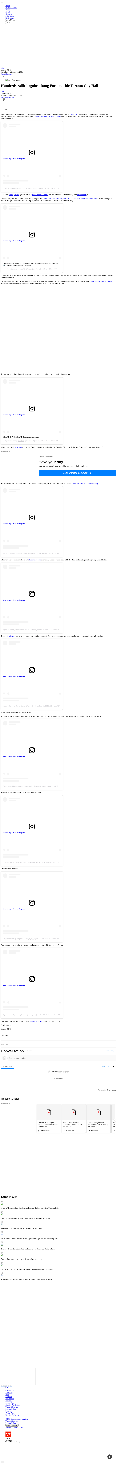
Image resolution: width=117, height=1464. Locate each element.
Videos (8, 10)
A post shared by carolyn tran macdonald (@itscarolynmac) (24, 786)
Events (7, 12)
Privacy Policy (10, 1409)
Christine (21, 441)
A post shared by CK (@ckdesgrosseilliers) (20, 862)
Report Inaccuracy (7, 74)
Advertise (8, 1393)
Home (7, 6)
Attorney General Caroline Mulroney (84, 483)
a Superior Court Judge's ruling (101, 281)
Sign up (112, 1051)
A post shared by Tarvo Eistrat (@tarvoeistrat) (20, 706)
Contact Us (9, 1391)
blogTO (22, 269)
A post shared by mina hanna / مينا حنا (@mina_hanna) (22, 630)
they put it (73, 114)
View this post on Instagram (14, 159)
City (2, 68)
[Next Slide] (114, 1120)
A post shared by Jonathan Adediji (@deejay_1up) (21, 553)
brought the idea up (36, 1021)
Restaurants (9, 18)
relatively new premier (40, 195)
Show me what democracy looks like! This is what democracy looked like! (71, 199)
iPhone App (9, 1403)
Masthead (8, 1401)
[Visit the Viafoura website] (111, 1090)
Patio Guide (9, 16)
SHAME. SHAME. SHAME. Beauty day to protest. (21, 437)
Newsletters (9, 1399)
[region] (58, 1070)
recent (11, 195)
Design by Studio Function (15, 1427)
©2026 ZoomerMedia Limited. (16, 1419)
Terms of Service (11, 1407)
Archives (8, 1397)
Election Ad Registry (13, 1405)
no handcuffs (81, 195)
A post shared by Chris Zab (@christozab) (20, 188)
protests (16, 195)
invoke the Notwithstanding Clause (48, 116)
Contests (8, 14)
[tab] (7, 1067)
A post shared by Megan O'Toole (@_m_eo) (20, 939)
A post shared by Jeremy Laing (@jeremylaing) (20, 1015)
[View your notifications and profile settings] (114, 1066)
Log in (107, 1051)
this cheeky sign (35, 560)
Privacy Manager (12, 1425)
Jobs (7, 1395)
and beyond (18, 447)
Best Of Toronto (11, 8)
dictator (12, 636)
